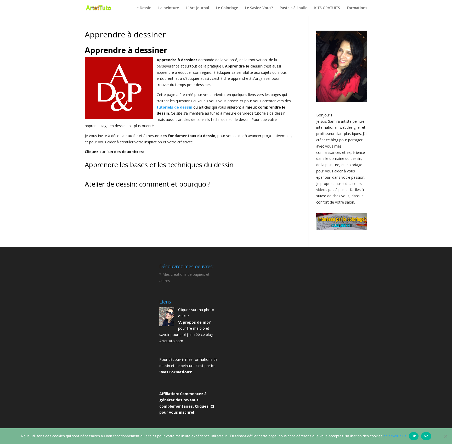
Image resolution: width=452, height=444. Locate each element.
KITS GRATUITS (327, 8)
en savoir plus (394, 436)
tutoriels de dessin (174, 107)
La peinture (168, 8)
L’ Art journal (197, 8)
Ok (413, 436)
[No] (445, 436)
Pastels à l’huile (293, 8)
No (426, 436)
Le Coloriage (227, 8)
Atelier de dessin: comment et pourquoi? (148, 184)
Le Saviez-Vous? (259, 8)
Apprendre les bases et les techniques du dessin (159, 164)
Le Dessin (142, 8)
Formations (357, 8)
